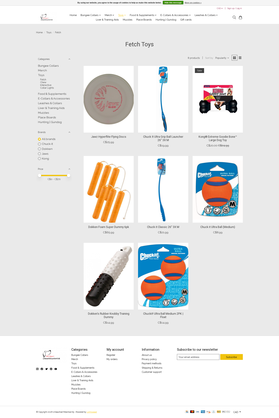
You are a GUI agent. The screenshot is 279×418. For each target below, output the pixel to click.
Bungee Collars (48, 65)
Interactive (45, 85)
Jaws (45, 153)
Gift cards (186, 19)
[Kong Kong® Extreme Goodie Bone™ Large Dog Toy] (218, 99)
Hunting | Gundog (166, 19)
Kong (45, 158)
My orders (112, 359)
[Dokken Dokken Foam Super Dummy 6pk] (109, 189)
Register (111, 355)
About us (147, 355)
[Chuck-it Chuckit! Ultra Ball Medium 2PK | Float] (163, 276)
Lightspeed (92, 412)
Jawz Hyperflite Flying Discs (108, 136)
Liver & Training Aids (107, 19)
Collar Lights (47, 87)
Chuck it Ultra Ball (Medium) (217, 227)
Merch (42, 70)
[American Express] (203, 411)
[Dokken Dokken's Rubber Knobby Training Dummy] (109, 276)
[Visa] (198, 411)
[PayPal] (219, 411)
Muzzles (127, 19)
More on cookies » (193, 3)
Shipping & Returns (152, 367)
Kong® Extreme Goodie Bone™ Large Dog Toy (218, 138)
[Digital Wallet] (226, 411)
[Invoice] (214, 411)
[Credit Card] (187, 411)
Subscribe (231, 357)
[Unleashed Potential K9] (46, 17)
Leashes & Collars (50, 103)
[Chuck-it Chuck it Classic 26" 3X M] (163, 189)
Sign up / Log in (234, 8)
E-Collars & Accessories (54, 98)
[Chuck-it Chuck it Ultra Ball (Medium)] (218, 189)
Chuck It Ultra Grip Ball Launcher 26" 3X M (163, 138)
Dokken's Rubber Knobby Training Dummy (108, 315)
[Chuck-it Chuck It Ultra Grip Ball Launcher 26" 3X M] (163, 99)
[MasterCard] (192, 411)
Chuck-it (47, 143)
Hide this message (173, 3)
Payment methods (151, 363)
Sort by (209, 58)
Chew (43, 82)
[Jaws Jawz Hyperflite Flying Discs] (109, 99)
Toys (48, 32)
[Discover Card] (208, 411)
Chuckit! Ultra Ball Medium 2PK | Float (163, 315)
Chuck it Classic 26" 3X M (163, 227)
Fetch (43, 79)
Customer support (152, 372)
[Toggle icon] (234, 17)
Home (73, 15)
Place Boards (144, 19)
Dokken (47, 148)
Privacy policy (149, 359)
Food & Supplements (52, 93)
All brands (49, 139)
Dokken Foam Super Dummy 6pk (108, 227)
